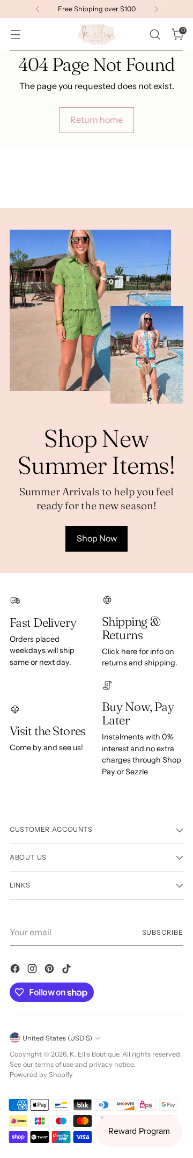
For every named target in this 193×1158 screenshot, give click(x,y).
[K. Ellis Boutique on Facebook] (16, 970)
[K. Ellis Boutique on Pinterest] (50, 970)
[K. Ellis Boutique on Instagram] (33, 970)
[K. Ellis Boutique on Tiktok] (67, 970)
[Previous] (37, 9)
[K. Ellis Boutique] (96, 34)
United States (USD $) (57, 1038)
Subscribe (162, 932)
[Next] (156, 9)
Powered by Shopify (41, 1075)
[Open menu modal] (15, 35)
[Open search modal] (155, 35)
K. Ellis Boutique (94, 1054)
